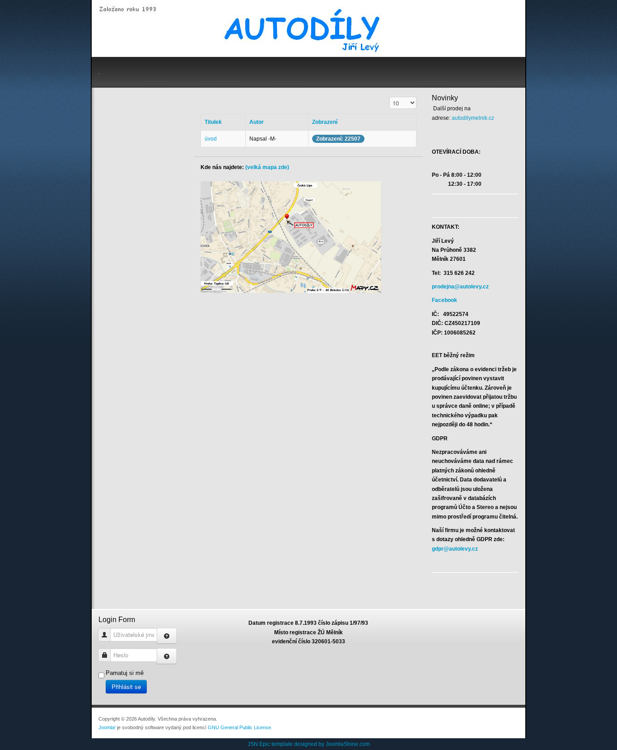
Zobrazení (324, 122)
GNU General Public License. (240, 727)
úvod (211, 139)
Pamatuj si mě (125, 673)
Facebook (444, 300)
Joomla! (107, 727)
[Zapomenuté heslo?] (167, 656)
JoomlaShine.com (348, 744)
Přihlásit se (126, 686)
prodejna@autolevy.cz (460, 286)
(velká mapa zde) (267, 167)
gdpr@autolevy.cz (455, 549)
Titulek (213, 122)
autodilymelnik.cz (473, 118)
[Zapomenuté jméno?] (167, 636)
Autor (256, 122)
